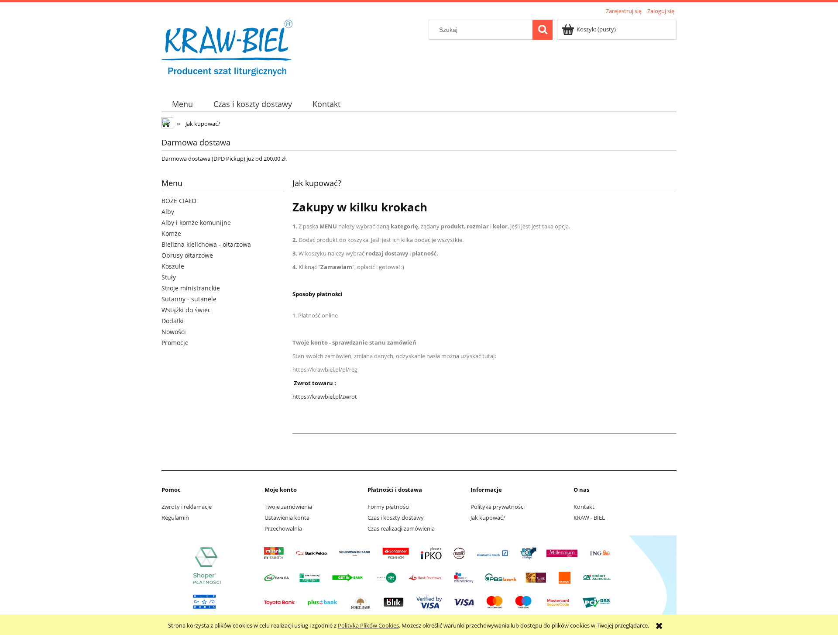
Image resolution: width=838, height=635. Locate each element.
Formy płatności (388, 507)
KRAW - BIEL (589, 517)
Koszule (172, 266)
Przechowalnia (283, 528)
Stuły (168, 277)
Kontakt (584, 507)
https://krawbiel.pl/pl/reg (324, 369)
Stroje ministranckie (190, 288)
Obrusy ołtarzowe (187, 255)
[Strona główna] (226, 51)
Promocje (175, 342)
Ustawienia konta (286, 517)
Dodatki (172, 321)
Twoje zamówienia (288, 507)
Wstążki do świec (186, 310)
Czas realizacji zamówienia (401, 528)
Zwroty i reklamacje (186, 507)
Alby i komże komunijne (196, 222)
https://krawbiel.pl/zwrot (324, 396)
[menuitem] (182, 104)
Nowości (173, 332)
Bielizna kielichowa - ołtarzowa (206, 244)
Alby (167, 211)
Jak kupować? (488, 517)
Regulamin (175, 517)
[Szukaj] (542, 30)
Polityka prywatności (498, 507)
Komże (171, 233)
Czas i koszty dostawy (395, 517)
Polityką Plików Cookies (368, 625)
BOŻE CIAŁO (178, 201)
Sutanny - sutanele (188, 299)
